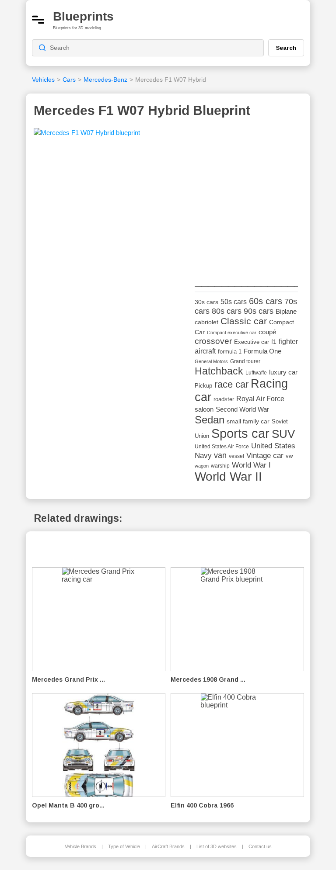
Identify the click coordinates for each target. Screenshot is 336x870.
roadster (224, 399)
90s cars (258, 311)
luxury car (283, 372)
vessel (236, 456)
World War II (228, 476)
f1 (273, 342)
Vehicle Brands (80, 846)
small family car (248, 421)
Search (286, 47)
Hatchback (219, 371)
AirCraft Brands (168, 846)
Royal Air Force (260, 398)
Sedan (209, 420)
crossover (213, 341)
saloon (204, 409)
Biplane (286, 311)
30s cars (206, 302)
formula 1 (230, 351)
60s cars (265, 301)
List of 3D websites (216, 846)
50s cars (233, 301)
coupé (267, 332)
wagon (202, 465)
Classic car (243, 321)
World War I (251, 465)
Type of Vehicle (124, 846)
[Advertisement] (260, 208)
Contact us (260, 846)
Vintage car (265, 455)
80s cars (227, 311)
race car (231, 384)
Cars (69, 79)
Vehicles (43, 79)
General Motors (211, 361)
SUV (283, 433)
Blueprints (83, 16)
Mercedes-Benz (105, 79)
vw (289, 456)
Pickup (203, 385)
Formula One (262, 351)
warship (220, 466)
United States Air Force (222, 446)
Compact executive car (231, 332)
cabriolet (206, 322)
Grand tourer (245, 361)
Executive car (251, 342)
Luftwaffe (256, 373)
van (220, 455)
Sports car (240, 433)
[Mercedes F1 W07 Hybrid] (87, 135)
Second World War (242, 409)
